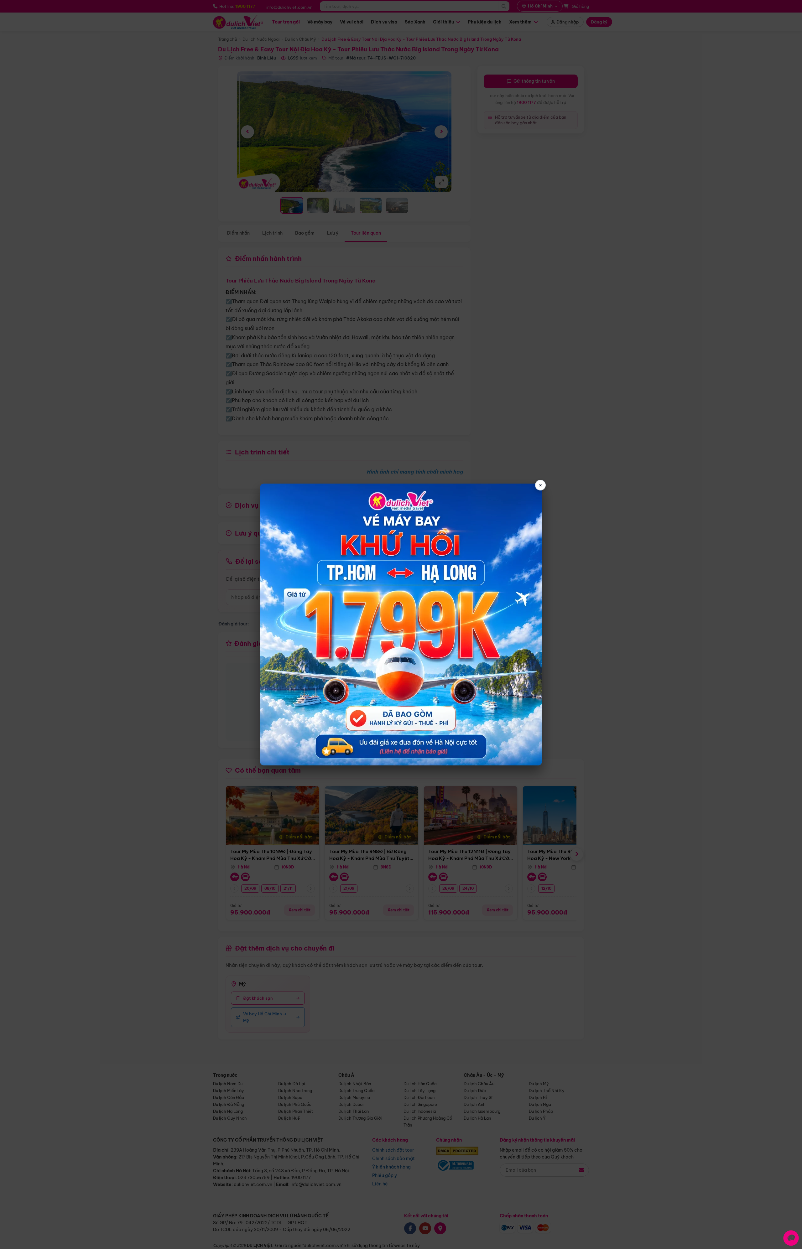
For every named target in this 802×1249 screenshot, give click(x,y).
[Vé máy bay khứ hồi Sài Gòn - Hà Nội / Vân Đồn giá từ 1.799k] (401, 624)
